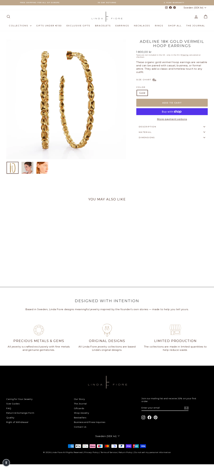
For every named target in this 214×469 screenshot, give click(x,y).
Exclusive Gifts (78, 25)
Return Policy (126, 452)
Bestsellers (80, 417)
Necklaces (142, 25)
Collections (19, 25)
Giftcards (79, 408)
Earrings (122, 25)
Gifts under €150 (49, 25)
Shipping (184, 55)
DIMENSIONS (147, 137)
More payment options (172, 119)
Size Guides (12, 403)
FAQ (8, 408)
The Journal (195, 25)
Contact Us (80, 427)
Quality (10, 417)
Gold (142, 92)
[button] (6, 462)
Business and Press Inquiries (89, 422)
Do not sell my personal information (152, 452)
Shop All (175, 25)
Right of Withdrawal (17, 422)
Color (141, 87)
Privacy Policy (91, 452)
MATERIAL (145, 132)
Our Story (79, 399)
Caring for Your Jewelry (19, 399)
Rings (159, 25)
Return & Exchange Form (20, 413)
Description (147, 126)
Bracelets (103, 25)
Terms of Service (109, 452)
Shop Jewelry (81, 413)
